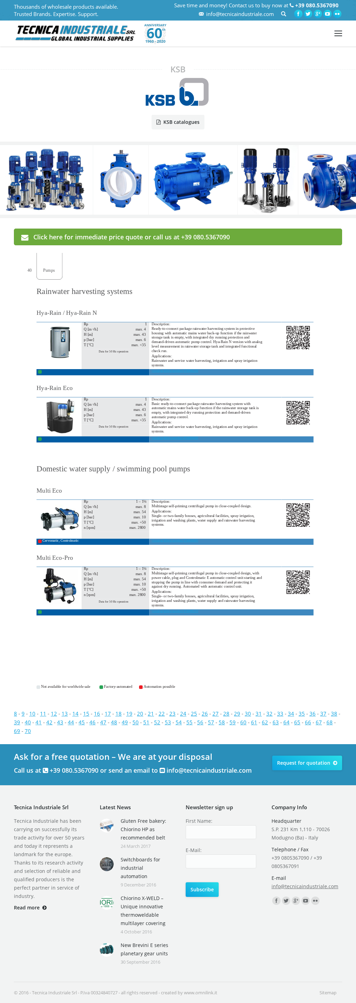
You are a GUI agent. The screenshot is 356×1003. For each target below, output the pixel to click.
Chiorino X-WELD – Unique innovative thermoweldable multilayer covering (143, 910)
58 (222, 722)
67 (319, 722)
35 (302, 713)
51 (146, 722)
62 (265, 722)
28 (226, 713)
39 (17, 722)
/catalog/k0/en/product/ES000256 (175, 371)
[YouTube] (327, 14)
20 (140, 713)
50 (135, 722)
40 (28, 722)
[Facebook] (298, 14)
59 (232, 722)
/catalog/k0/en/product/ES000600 (175, 438)
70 (28, 730)
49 (125, 722)
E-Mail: (194, 850)
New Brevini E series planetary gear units (144, 949)
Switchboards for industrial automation (140, 867)
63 (276, 722)
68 (329, 722)
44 (71, 722)
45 (82, 722)
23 (172, 713)
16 (97, 713)
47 (103, 722)
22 (162, 713)
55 (189, 722)
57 (211, 722)
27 (215, 713)
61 (254, 722)
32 (269, 713)
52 (157, 722)
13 (65, 713)
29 (237, 713)
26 (205, 713)
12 (54, 713)
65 (297, 722)
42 (49, 722)
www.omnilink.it (200, 992)
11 (43, 713)
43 (60, 722)
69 (17, 730)
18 (118, 713)
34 (291, 713)
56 (200, 722)
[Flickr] (337, 14)
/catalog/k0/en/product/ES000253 (175, 611)
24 (183, 713)
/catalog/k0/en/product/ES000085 (175, 540)
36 (312, 713)
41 (38, 722)
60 (243, 722)
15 (86, 713)
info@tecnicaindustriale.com (240, 13)
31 (259, 713)
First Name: (199, 821)
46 (92, 722)
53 (168, 722)
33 (280, 713)
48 (114, 722)
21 (151, 713)
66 (308, 722)
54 (179, 722)
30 (248, 713)
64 (286, 722)
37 (323, 713)
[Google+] (318, 14)
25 (194, 713)
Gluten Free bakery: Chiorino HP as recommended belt (143, 829)
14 (75, 713)
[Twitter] (308, 14)
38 (334, 713)
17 (108, 713)
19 (129, 713)
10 (32, 713)
